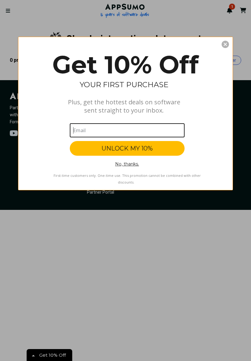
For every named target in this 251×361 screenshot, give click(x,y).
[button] (225, 44)
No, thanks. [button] (127, 164)
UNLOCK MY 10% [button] (127, 148)
